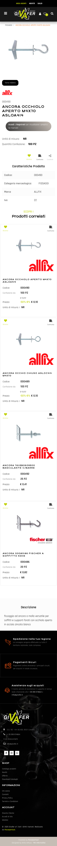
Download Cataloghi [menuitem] (10, 779)
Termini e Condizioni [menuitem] (10, 801)
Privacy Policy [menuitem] (7, 798)
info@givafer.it (17, 695)
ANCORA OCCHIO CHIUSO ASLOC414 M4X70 (27, 374)
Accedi (11, 124)
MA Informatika (39, 843)
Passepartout (10, 829)
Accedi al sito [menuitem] (7, 816)
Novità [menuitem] (4, 772)
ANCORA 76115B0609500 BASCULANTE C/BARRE (19, 466)
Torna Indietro (10, 82)
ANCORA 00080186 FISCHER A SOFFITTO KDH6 (23, 554)
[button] (28, 50)
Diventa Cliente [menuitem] (8, 813)
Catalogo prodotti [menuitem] (9, 769)
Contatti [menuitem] (5, 794)
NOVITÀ (32, 3)
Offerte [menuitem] (5, 776)
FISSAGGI (8, 25)
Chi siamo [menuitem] (6, 791)
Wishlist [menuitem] (5, 820)
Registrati (20, 124)
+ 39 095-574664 (35, 692)
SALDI (40, 3)
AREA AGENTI (21, 3)
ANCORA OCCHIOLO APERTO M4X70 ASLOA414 (32, 25)
